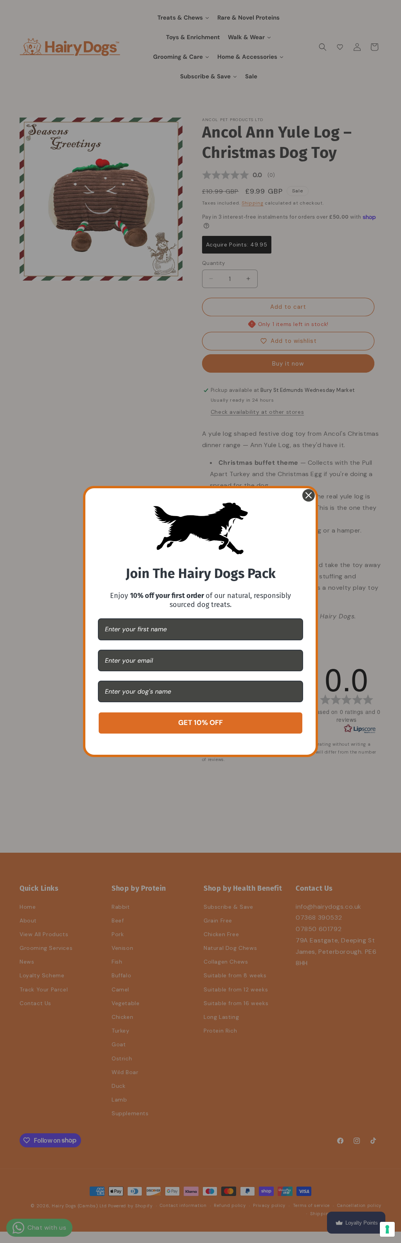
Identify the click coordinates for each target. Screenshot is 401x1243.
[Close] (308, 495)
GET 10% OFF (200, 722)
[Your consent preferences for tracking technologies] (387, 1229)
